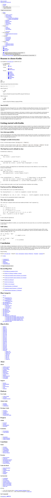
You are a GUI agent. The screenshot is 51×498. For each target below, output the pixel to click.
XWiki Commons (6, 439)
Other (6, 309)
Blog (4, 54)
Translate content (6, 481)
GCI (8, 306)
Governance (5, 448)
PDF (4, 91)
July (7, 358)
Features (9, 298)
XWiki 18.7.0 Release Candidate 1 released (13, 273)
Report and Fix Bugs (7, 483)
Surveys (6, 312)
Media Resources (6, 375)
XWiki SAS (29, 491)
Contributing (5, 478)
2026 (5, 350)
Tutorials (26, 253)
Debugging (5, 472)
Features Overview (6, 398)
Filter (1, 86)
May (7, 355)
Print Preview (12, 69)
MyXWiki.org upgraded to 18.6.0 (11, 271)
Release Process (6, 457)
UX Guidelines (6, 461)
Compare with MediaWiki (13, 19)
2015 (5, 337)
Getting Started (6, 396)
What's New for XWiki (10, 315)
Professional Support (9, 44)
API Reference (6, 413)
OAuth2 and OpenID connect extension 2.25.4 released (15, 275)
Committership (6, 450)
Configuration (5, 405)
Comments (11, 74)
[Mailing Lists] (9, 496)
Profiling (4, 473)
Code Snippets (8, 29)
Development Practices (7, 459)
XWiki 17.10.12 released (9, 284)
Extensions (7, 28)
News (6, 304)
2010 (5, 332)
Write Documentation (7, 482)
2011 (5, 333)
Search (4, 6)
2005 (4, 326)
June (7, 356)
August (7, 359)
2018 (5, 341)
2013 (5, 335)
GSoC (17, 253)
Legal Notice (5, 377)
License (7, 24)
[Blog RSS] (10, 496)
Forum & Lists (6, 386)
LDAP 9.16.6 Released (9, 281)
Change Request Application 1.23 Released (13, 290)
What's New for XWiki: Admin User (15, 316)
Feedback (7, 40)
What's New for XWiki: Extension (15, 319)
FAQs (6, 42)
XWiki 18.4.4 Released (9, 279)
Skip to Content (3, 1)
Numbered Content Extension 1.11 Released (13, 288)
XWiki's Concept (8, 14)
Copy (10, 66)
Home (4, 12)
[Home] (3, 52)
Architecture (5, 411)
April (7, 354)
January (7, 351)
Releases (7, 311)
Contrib (9, 301)
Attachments (11, 75)
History (10, 76)
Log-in (4, 5)
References (7, 22)
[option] (27, 92)
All (5, 295)
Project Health (6, 449)
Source (10, 71)
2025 (5, 349)
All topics (5, 397)
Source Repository (6, 467)
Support (4, 383)
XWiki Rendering (6, 438)
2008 (5, 330)
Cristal (6, 34)
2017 (5, 340)
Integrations (7, 302)
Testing (4, 471)
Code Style (5, 458)
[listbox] (25, 95)
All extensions (6, 431)
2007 (5, 328)
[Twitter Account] (7, 496)
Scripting (5, 412)
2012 (5, 334)
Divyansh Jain (10, 61)
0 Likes (4, 255)
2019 (5, 342)
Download (5, 46)
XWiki (6, 27)
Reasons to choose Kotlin (8, 55)
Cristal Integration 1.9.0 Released (11, 286)
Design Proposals (6, 463)
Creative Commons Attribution (21, 490)
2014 (5, 336)
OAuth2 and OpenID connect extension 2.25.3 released (15, 277)
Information (11, 77)
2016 (5, 338)
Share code (5, 486)
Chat (4, 387)
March (7, 353)
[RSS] (3, 295)
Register (4, 4)
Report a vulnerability (7, 485)
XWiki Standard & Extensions (11, 33)
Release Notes (6, 371)
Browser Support (6, 452)
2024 (5, 347)
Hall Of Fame (5, 451)
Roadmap (7, 20)
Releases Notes (8, 21)
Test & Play (5, 479)
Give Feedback (6, 480)
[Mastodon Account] (3, 496)
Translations (7, 39)
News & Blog (8, 15)
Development (8, 38)
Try (3, 47)
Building (4, 469)
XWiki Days (30, 253)
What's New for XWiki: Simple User (15, 320)
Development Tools (7, 460)
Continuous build (6, 470)
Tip (5, 313)
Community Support (9, 43)
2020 (5, 343)
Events (9, 305)
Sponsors (5, 388)
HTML (4, 99)
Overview (5, 422)
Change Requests (6, 263)
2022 (5, 345)
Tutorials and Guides (7, 415)
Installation (5, 404)
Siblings (11, 72)
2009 (5, 331)
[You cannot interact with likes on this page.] (1, 256)
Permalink (36, 253)
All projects (7, 31)
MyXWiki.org (8, 303)
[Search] (7, 6)
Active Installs (8, 23)
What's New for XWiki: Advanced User (15, 318)
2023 (5, 346)
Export (10, 68)
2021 (5, 344)
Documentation (6, 384)
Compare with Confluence (13, 18)
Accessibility (5, 378)
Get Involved (8, 37)
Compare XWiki (8, 16)
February (8, 352)
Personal (6, 310)
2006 (4, 327)
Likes (10, 78)
